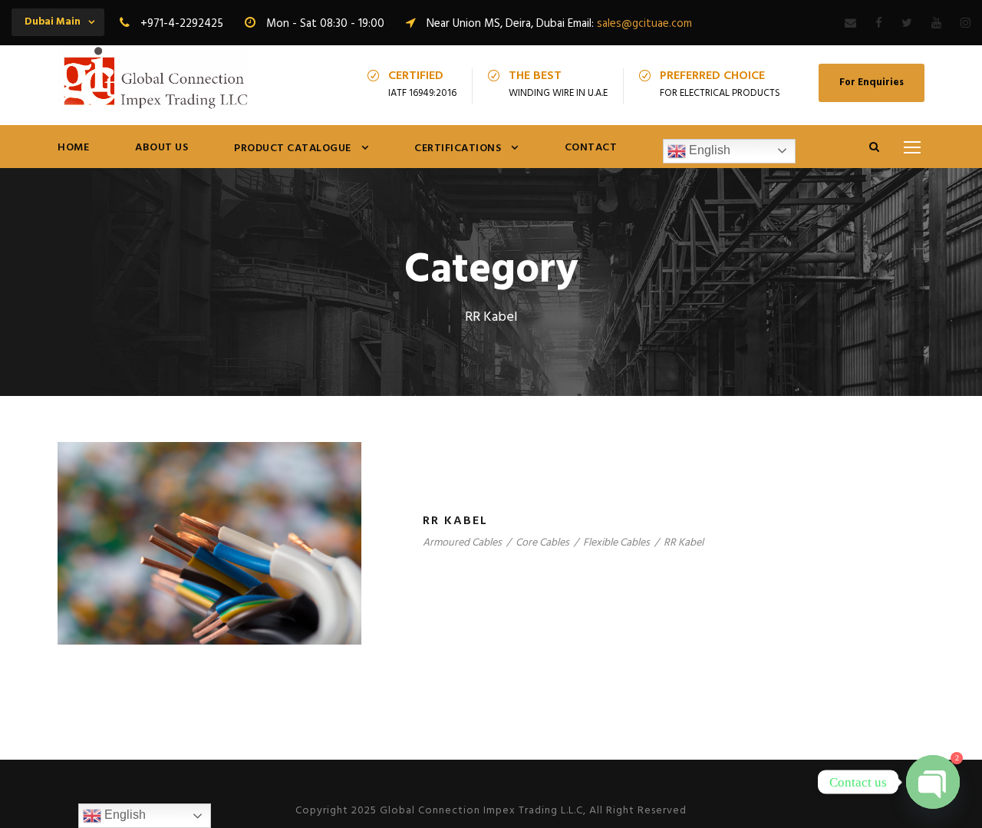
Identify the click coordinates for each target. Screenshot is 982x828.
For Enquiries (871, 82)
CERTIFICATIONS (457, 148)
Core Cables (542, 543)
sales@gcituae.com (644, 24)
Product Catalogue (292, 148)
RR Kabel (455, 521)
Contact (591, 148)
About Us (161, 148)
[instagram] (965, 24)
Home (73, 148)
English (708, 150)
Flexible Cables (616, 543)
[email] (850, 24)
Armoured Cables (462, 543)
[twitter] (906, 24)
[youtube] (936, 24)
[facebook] (878, 24)
